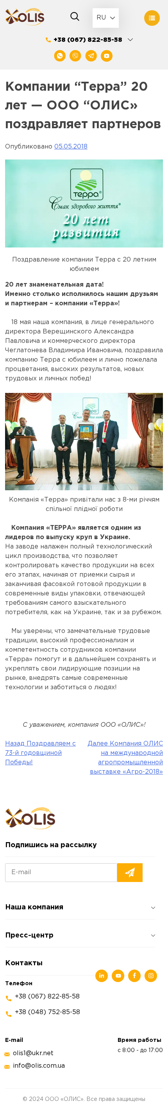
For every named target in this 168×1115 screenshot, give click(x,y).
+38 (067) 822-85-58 (88, 40)
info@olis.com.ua (39, 1066)
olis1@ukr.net (33, 1053)
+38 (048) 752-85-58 (47, 1012)
